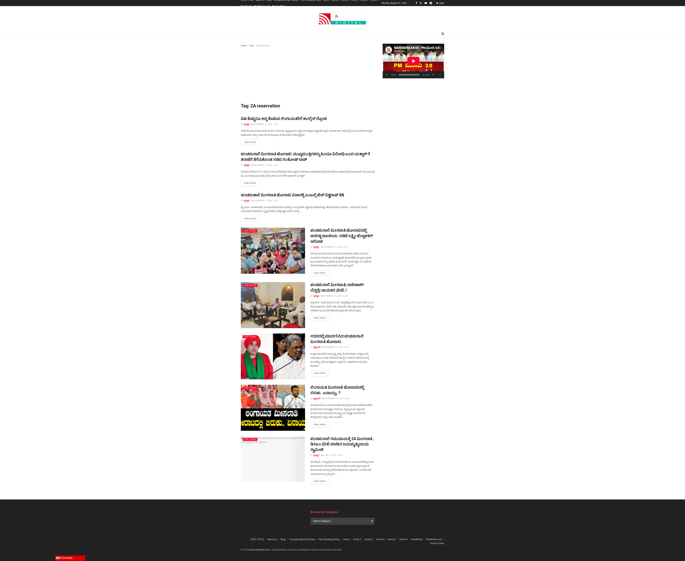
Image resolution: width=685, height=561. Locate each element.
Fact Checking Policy (329, 539)
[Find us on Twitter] (421, 3)
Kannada (66, 557)
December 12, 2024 (262, 200)
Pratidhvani (246, 6)
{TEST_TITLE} (257, 539)
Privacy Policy (279, 6)
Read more (252, 142)
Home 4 (380, 539)
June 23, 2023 (329, 455)
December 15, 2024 (262, 124)
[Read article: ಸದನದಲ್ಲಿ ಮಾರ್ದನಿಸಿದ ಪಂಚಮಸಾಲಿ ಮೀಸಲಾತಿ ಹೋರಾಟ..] (273, 356)
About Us (272, 539)
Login (441, 3)
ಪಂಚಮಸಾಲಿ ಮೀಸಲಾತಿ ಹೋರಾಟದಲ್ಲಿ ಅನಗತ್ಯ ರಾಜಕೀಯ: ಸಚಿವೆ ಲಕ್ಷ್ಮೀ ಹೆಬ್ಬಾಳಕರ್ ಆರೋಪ (341, 236)
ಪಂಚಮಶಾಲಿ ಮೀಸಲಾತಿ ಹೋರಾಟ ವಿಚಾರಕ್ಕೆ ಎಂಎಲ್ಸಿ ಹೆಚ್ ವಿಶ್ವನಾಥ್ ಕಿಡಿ (292, 195)
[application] (413, 61)
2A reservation (263, 45)
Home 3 (369, 539)
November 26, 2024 (333, 398)
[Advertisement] (308, 74)
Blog (283, 539)
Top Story (250, 231)
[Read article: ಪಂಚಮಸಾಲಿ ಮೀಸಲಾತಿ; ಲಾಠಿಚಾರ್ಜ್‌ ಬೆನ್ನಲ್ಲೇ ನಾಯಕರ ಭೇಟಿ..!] (273, 305)
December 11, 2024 (332, 296)
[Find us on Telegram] (431, 3)
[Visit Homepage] (342, 18)
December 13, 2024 (262, 165)
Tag (251, 45)
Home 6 (403, 539)
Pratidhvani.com (262, 6)
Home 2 (357, 539)
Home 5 (392, 539)
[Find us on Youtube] (426, 3)
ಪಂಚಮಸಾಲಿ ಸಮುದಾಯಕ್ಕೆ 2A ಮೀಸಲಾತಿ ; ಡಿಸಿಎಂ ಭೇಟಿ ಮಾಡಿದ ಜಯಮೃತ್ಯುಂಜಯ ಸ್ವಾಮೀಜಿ (342, 444)
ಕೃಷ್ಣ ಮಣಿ (316, 347)
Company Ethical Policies (302, 539)
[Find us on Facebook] (416, 3)
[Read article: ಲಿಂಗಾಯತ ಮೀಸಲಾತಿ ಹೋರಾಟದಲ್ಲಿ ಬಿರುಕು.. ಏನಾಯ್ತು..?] (273, 408)
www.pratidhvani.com (259, 550)
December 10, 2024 (333, 347)
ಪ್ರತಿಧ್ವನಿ (247, 124)
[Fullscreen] (439, 75)
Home (244, 45)
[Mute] (433, 75)
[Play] (387, 75)
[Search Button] (443, 33)
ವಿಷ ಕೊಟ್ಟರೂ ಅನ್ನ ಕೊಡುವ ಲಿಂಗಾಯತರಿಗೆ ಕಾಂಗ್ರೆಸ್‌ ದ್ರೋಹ (284, 118)
